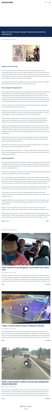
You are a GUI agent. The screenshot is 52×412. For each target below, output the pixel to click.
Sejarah (7, 221)
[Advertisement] (26, 14)
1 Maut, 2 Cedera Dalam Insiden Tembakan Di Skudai (23, 326)
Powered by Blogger (27, 406)
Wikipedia (45, 217)
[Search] (46, 2)
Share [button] (47, 221)
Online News (7, 2)
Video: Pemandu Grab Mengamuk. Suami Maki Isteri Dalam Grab (25, 268)
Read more (47, 284)
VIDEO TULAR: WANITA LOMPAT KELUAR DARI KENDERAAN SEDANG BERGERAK (25, 383)
